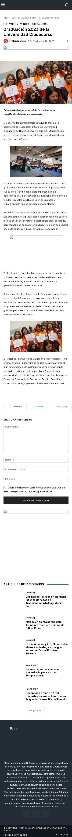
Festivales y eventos (49, 17)
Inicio (6, 17)
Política (35, 24)
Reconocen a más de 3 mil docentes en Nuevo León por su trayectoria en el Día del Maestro (47, 696)
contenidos (19, 41)
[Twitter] (45, 813)
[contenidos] (6, 41)
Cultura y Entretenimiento (24, 17)
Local (44, 24)
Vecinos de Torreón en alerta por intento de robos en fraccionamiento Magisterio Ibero (47, 601)
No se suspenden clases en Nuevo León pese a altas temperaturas (43, 672)
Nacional (30, 593)
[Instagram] (36, 813)
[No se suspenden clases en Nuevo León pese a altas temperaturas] (13, 671)
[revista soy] (36, 52)
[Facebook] (26, 813)
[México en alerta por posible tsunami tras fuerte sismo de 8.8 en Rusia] (13, 623)
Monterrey (32, 665)
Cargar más (35, 710)
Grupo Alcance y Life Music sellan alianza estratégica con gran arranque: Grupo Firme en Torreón (47, 649)
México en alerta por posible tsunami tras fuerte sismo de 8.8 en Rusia (45, 625)
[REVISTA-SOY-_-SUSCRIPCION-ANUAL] (36, 542)
